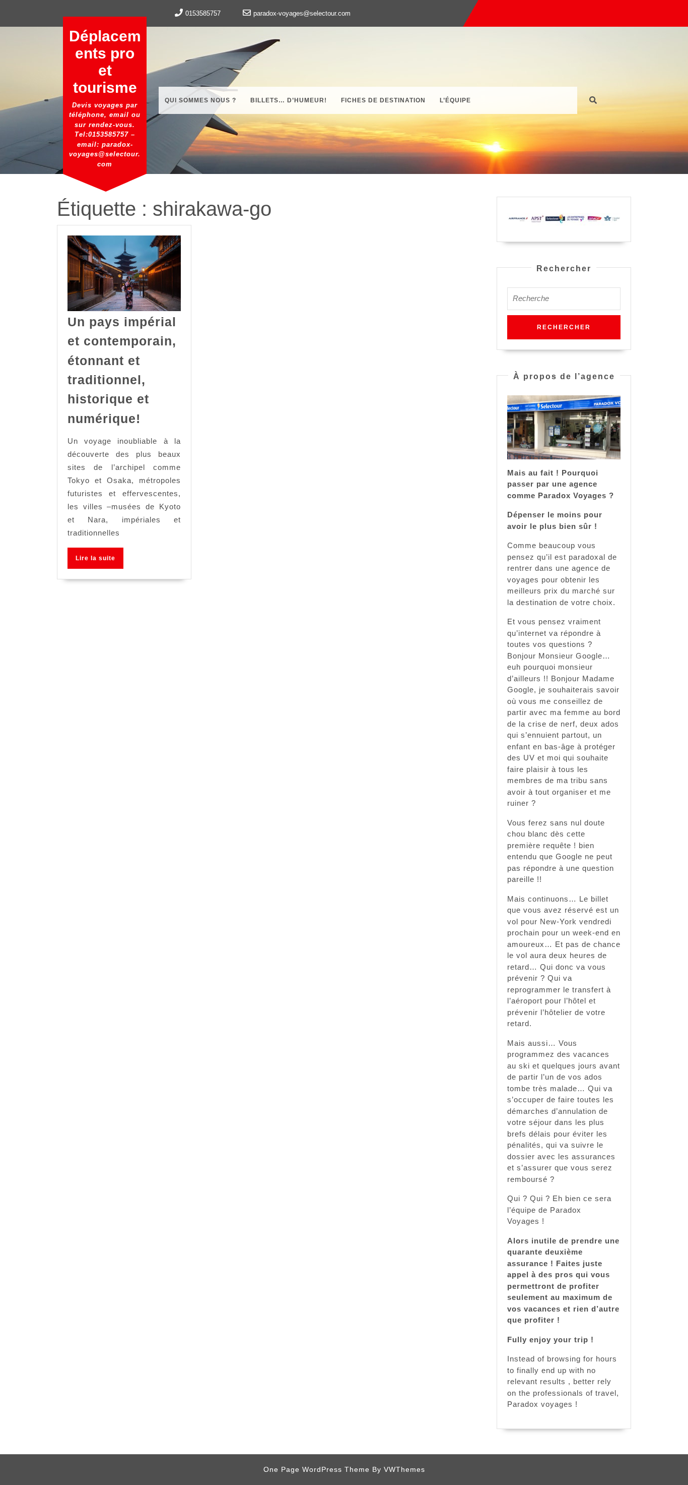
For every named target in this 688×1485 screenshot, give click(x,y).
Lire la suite (99, 561)
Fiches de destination (383, 100)
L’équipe (455, 100)
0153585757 (203, 13)
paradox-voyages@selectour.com (302, 13)
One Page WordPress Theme (316, 1469)
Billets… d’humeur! (288, 100)
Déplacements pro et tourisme (105, 62)
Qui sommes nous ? (200, 100)
